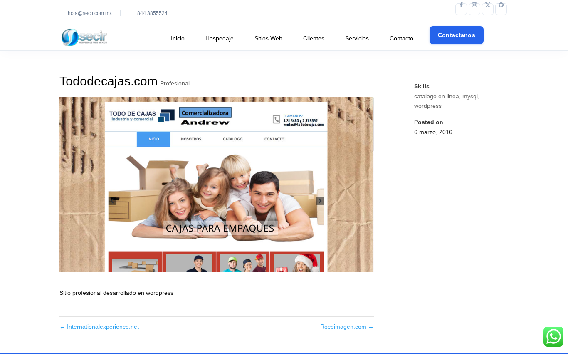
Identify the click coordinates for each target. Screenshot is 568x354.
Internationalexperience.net (99, 326)
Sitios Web (268, 38)
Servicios (357, 38)
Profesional (175, 83)
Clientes (313, 38)
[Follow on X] (488, 9)
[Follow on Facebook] (461, 9)
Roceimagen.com (347, 326)
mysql (470, 96)
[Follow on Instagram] (474, 9)
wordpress (428, 105)
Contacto (401, 38)
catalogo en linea (436, 96)
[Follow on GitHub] (501, 9)
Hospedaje (219, 38)
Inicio (178, 38)
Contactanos (456, 35)
